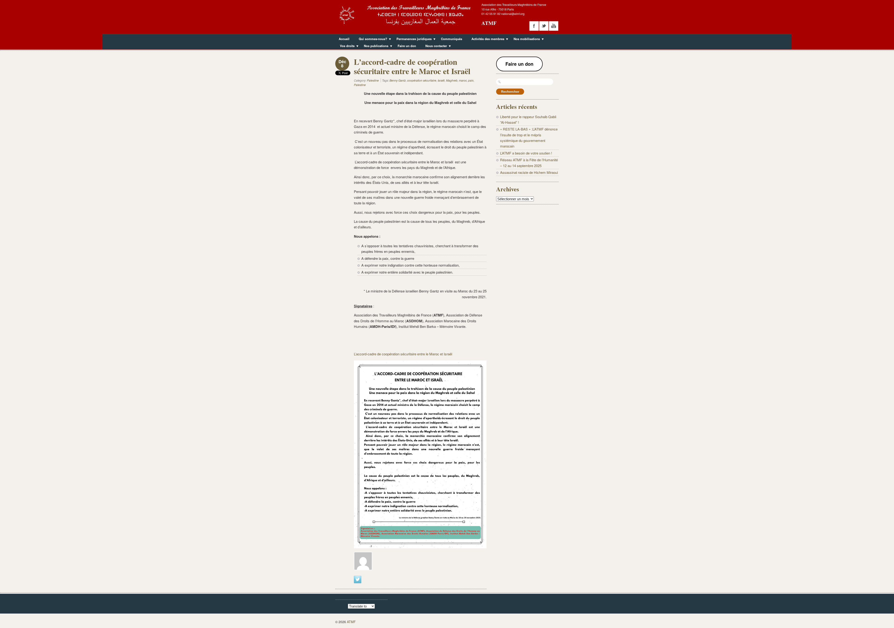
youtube (553, 26)
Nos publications (374, 46)
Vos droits (345, 46)
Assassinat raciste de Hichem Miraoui (529, 172)
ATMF (488, 23)
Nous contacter (434, 46)
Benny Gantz (397, 80)
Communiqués (451, 39)
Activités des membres (486, 39)
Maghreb (451, 80)
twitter (544, 26)
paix (471, 80)
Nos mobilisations (525, 39)
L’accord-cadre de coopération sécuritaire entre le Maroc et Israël (403, 353)
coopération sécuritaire (421, 80)
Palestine (373, 80)
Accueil (344, 39)
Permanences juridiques (412, 39)
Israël (441, 80)
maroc (463, 80)
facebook (534, 26)
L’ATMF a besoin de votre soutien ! (526, 153)
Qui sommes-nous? (371, 39)
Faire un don (407, 46)
